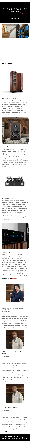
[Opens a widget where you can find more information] (24, 438)
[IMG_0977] (15, 38)
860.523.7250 (15, 18)
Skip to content (3, 1)
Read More (25, 328)
